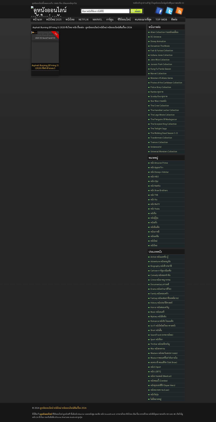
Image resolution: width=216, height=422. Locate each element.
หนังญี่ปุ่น (154, 217)
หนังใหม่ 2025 (54, 19)
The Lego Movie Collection (163, 114)
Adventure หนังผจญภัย (161, 261)
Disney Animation (158, 41)
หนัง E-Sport (156, 367)
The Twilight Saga (159, 128)
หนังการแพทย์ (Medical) (161, 376)
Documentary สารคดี (160, 284)
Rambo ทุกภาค (157, 91)
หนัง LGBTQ (156, 371)
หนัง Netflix (155, 185)
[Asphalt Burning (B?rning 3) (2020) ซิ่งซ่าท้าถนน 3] (45, 35)
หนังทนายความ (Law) (160, 389)
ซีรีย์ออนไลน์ (124, 19)
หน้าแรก (37, 19)
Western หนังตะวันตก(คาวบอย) (164, 353)
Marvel (97, 19)
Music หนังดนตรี (157, 311)
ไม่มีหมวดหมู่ (156, 399)
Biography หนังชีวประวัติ (161, 266)
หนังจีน (153, 213)
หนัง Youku (155, 208)
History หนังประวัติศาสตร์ (161, 302)
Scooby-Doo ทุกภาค (159, 96)
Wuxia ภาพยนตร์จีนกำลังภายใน (164, 357)
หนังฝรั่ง (154, 222)
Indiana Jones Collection (162, 55)
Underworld (156, 146)
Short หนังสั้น (156, 330)
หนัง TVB (154, 195)
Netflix (84, 19)
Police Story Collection (161, 87)
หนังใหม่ (154, 240)
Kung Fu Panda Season (161, 68)
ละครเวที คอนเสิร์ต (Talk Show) (164, 362)
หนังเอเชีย (155, 236)
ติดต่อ (174, 19)
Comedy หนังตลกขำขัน (160, 275)
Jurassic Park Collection (161, 64)
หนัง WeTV (155, 204)
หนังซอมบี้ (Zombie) (159, 380)
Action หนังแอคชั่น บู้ (159, 256)
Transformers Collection (161, 137)
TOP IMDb (161, 19)
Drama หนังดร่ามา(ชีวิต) (161, 289)
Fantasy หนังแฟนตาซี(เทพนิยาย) (165, 298)
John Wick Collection (160, 59)
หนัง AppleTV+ (157, 167)
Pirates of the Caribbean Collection (166, 82)
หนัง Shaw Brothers (159, 190)
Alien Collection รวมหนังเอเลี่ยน (164, 32)
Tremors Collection (159, 142)
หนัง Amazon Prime (159, 162)
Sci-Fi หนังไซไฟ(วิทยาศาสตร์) (163, 325)
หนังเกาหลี (155, 231)
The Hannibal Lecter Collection (165, 110)
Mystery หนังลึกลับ (158, 316)
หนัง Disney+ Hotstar (160, 172)
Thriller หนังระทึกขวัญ (160, 344)
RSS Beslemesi (180, 11)
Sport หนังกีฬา (157, 339)
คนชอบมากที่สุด (143, 19)
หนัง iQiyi (154, 181)
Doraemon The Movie (160, 45)
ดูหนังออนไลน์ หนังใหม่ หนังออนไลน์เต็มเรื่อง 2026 (63, 407)
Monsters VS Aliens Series (162, 78)
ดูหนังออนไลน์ (46, 414)
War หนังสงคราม (158, 348)
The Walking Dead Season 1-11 (164, 133)
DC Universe (156, 36)
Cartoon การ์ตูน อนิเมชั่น (161, 270)
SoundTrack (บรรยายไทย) (162, 334)
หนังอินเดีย (155, 227)
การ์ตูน (110, 19)
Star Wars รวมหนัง (158, 101)
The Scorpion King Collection (164, 123)
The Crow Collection (160, 105)
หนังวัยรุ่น (155, 394)
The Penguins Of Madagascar (164, 119)
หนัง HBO (155, 176)
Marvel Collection (159, 73)
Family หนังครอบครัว (159, 293)
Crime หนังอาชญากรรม (160, 279)
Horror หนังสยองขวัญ (160, 307)
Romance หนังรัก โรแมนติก (162, 321)
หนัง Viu (154, 199)
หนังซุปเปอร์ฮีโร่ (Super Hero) (163, 385)
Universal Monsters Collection (164, 151)
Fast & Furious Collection (162, 50)
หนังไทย (70, 19)
